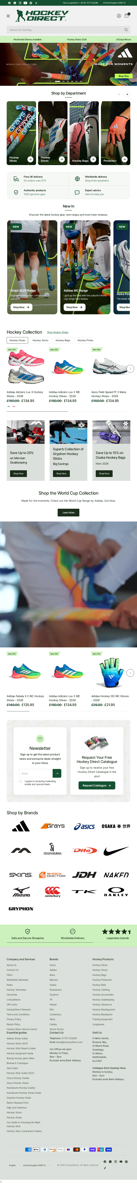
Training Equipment (102, 1019)
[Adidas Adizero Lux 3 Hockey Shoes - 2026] (26, 367)
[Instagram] (20, 3)
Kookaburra (56, 989)
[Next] (130, 369)
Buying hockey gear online (20, 1058)
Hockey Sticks (40, 340)
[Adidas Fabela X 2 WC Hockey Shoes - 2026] (26, 671)
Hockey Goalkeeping (103, 999)
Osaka (53, 984)
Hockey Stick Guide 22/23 (20, 1073)
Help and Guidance (17, 1107)
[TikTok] (36, 3)
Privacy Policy (14, 1019)
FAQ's (10, 974)
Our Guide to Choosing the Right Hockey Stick (23, 1124)
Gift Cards (12, 1004)
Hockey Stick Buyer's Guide (21, 1048)
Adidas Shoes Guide (17, 1038)
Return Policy (13, 1024)
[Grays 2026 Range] (32, 267)
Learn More (69, 512)
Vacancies (12, 994)
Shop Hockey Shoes (57, 332)
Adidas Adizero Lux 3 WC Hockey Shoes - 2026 (64, 394)
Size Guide (12, 1068)
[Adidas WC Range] (85, 267)
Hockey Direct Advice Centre (22, 1029)
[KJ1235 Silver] (9, 406)
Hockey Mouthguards (103, 1009)
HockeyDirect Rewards (19, 1009)
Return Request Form (18, 1102)
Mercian (54, 979)
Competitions (13, 999)
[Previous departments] (119, 94)
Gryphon (54, 994)
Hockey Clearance (102, 1004)
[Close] (1, 1181)
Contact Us (12, 969)
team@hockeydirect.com (69, 1042)
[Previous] (7, 369)
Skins (52, 1019)
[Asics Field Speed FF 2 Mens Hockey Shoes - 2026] (110, 367)
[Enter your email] (57, 773)
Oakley (53, 1024)
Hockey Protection (88, 340)
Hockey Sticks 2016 (17, 1043)
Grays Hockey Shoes (17, 1082)
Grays (53, 965)
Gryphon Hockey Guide (19, 1097)
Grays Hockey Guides (18, 1078)
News (10, 984)
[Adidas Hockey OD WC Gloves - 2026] (110, 671)
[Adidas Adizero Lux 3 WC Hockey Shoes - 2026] (68, 367)
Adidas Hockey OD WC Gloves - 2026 (110, 698)
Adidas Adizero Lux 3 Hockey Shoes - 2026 (25, 394)
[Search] (126, 30)
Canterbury (55, 1014)
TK (51, 999)
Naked (53, 1004)
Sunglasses (98, 1024)
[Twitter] (14, 3)
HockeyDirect (72, 1165)
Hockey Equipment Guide (20, 1053)
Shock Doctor (57, 1029)
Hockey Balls (99, 984)
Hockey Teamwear (16, 989)
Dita (52, 1009)
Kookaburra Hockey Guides (21, 1087)
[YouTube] (25, 3)
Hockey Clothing (101, 989)
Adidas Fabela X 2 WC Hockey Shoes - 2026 (25, 698)
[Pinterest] (30, 3)
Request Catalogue (97, 785)
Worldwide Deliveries (17, 979)
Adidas (53, 969)
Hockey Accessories (102, 994)
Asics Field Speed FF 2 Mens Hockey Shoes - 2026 (108, 394)
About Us (11, 965)
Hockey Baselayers (102, 1014)
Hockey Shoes (17, 340)
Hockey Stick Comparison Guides (24, 1131)
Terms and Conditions (18, 1014)
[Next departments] (127, 94)
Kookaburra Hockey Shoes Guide (24, 1092)
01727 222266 (69, 1038)
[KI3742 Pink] (14, 406)
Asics (52, 974)
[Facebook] (9, 3)
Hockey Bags (63, 340)
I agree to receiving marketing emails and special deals (40, 783)
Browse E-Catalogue (17, 1063)
